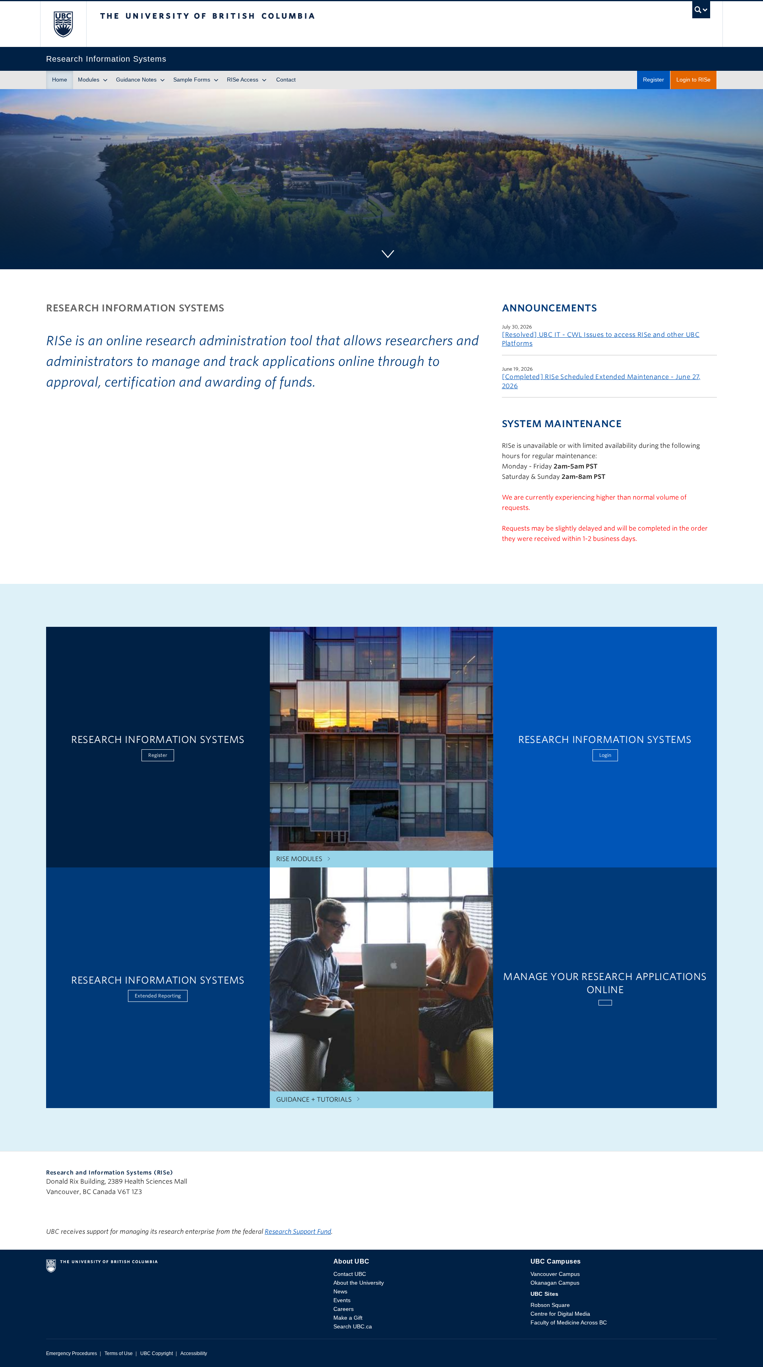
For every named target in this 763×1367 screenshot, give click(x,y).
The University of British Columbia (63, 24)
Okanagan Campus (555, 1282)
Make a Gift (347, 1317)
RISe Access (242, 79)
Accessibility (193, 1353)
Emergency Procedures (71, 1353)
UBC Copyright (156, 1353)
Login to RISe (693, 79)
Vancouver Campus (555, 1274)
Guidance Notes (136, 79)
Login (605, 755)
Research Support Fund (298, 1231)
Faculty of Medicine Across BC (569, 1322)
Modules (88, 79)
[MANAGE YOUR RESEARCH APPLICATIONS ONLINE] (605, 1002)
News (340, 1291)
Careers (343, 1309)
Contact (286, 79)
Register (653, 79)
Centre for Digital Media (560, 1314)
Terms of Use (119, 1353)
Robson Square (550, 1305)
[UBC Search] (701, 12)
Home (59, 79)
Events (342, 1300)
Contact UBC (349, 1274)
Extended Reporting (158, 996)
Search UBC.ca (352, 1326)
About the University (358, 1282)
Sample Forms (191, 79)
